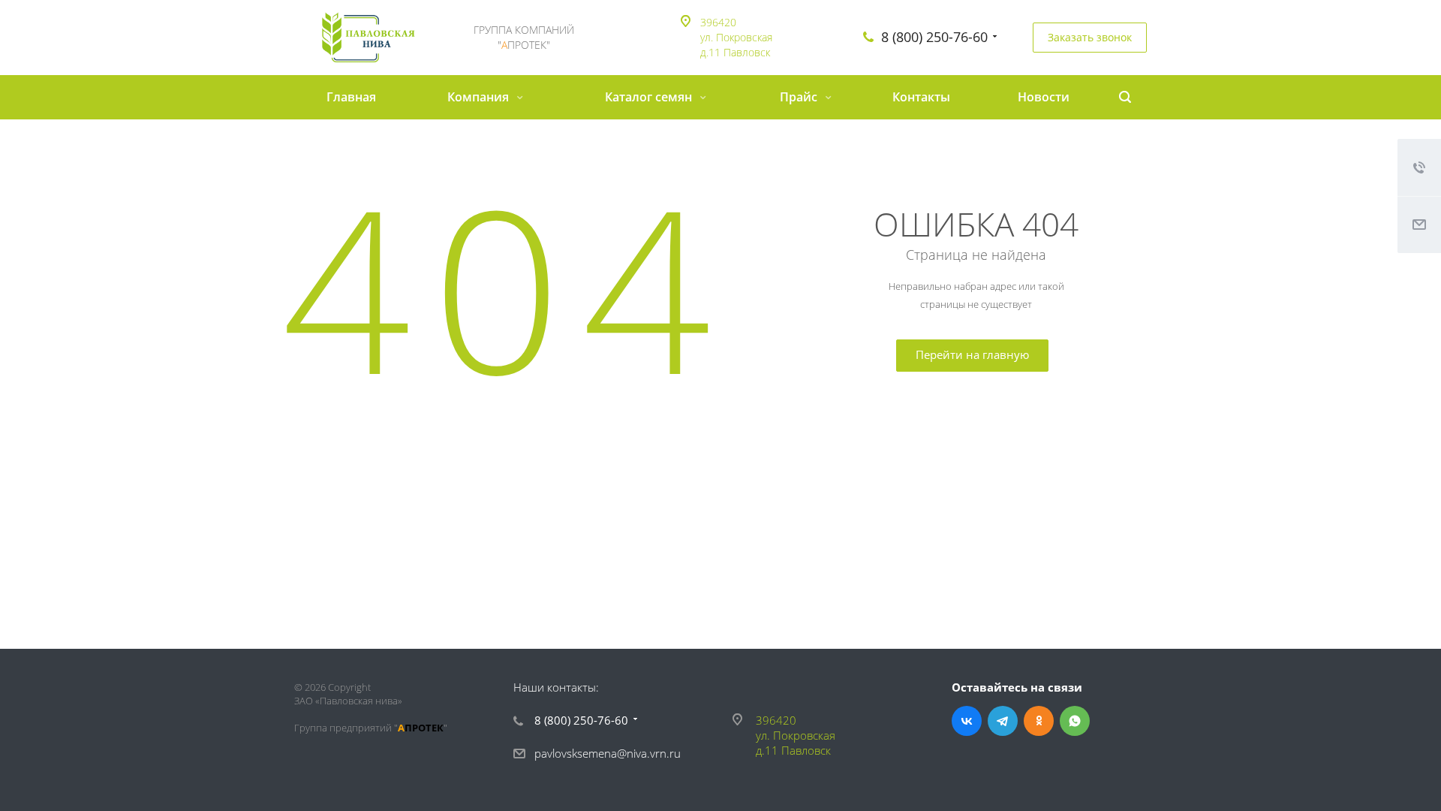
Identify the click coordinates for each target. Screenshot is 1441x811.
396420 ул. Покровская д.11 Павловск (736, 37)
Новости (1043, 97)
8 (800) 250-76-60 (934, 37)
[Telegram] (1003, 721)
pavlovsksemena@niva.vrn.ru (607, 753)
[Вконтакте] (967, 721)
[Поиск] (1125, 97)
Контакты (921, 97)
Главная (351, 97)
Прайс (800, 97)
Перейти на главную (972, 354)
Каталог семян (650, 97)
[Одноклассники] (1039, 721)
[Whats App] (1075, 721)
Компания (479, 97)
